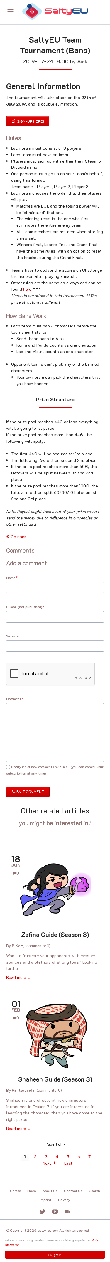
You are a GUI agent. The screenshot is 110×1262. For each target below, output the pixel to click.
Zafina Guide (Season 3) (55, 934)
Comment (15, 699)
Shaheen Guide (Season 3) (55, 1079)
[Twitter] (42, 1212)
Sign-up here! (30, 121)
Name (14, 578)
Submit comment (27, 791)
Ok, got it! (55, 1255)
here (27, 289)
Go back (18, 536)
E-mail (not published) (25, 607)
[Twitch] (67, 1212)
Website (12, 635)
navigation (10, 12)
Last (68, 1163)
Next (47, 1163)
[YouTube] (55, 1212)
